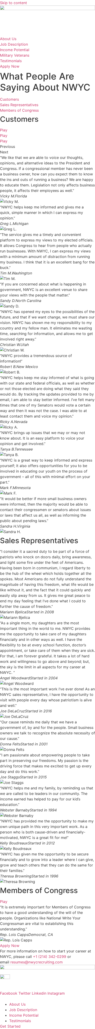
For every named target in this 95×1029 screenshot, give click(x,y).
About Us (17, 1004)
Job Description (23, 1009)
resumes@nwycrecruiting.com (36, 962)
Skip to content (13, 2)
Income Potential (24, 1015)
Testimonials (20, 1020)
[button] (47, 146)
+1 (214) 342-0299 (49, 956)
